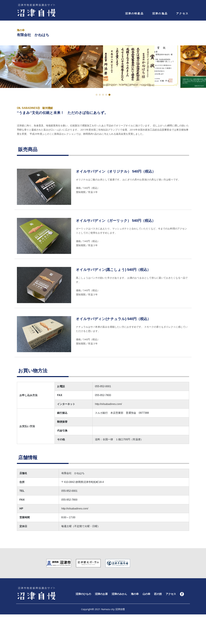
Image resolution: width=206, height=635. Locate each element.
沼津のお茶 (101, 594)
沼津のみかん (119, 594)
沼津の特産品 (134, 13)
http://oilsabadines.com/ (108, 404)
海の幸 (135, 594)
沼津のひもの (83, 594)
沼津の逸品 (160, 13)
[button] (97, 95)
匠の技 (158, 594)
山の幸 (146, 594)
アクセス (182, 13)
